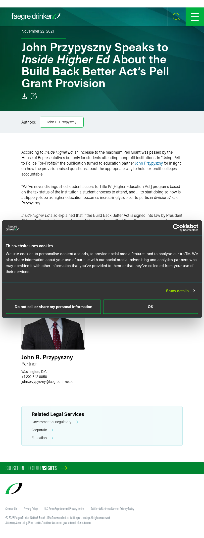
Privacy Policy (31, 509)
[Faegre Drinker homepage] (35, 16)
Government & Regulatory (51, 421)
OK (150, 306)
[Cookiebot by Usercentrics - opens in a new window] (176, 227)
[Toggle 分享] (34, 96)
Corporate (39, 429)
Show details (177, 291)
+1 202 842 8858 (34, 376)
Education (39, 437)
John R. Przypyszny (61, 122)
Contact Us (11, 509)
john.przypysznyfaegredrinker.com (48, 381)
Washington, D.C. (34, 371)
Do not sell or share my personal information (53, 306)
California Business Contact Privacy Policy (112, 509)
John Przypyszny (149, 163)
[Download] (24, 96)
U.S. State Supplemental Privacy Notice (64, 509)
